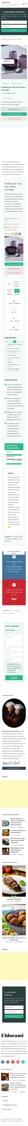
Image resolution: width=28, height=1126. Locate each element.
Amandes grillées (13, 369)
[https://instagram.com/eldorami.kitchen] (7, 1062)
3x (22, 341)
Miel (9, 362)
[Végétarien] (15, 897)
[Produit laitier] (12, 897)
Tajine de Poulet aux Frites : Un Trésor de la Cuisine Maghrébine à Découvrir (18, 1075)
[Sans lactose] (16, 234)
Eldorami (6, 2)
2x (18, 341)
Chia (11, 610)
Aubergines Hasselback (14, 899)
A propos (5, 1100)
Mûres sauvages (14, 345)
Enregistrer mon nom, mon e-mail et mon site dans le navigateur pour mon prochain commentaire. (14, 668)
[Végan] (14, 935)
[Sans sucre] (19, 234)
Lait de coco (14, 352)
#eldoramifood (15, 566)
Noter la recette (10, 630)
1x (14, 341)
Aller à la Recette (13, 109)
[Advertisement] (14, 142)
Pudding (4, 613)
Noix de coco (14, 365)
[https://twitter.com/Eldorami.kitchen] (23, 1062)
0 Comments (7, 98)
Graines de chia (13, 348)
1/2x (10, 341)
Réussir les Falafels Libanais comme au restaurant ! (14, 939)
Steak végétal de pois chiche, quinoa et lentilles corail (17, 850)
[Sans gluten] (13, 234)
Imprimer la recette (13, 114)
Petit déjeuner (6, 83)
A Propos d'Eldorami (14, 768)
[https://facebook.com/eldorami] (2, 1062)
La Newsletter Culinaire (10, 1105)
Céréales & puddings (17, 83)
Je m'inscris (13, 30)
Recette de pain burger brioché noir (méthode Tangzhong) (18, 840)
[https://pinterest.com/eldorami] (12, 1062)
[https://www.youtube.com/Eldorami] (18, 1062)
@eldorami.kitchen (16, 561)
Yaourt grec (12, 355)
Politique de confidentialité (14, 1121)
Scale (6, 341)
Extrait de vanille (13, 358)
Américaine (15, 224)
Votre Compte (7, 1109)
